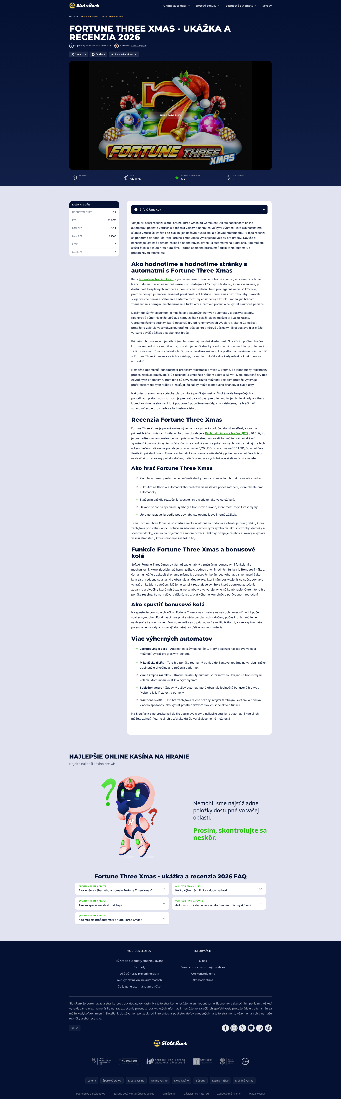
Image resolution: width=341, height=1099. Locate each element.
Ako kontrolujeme (203, 974)
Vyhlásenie (169, 1093)
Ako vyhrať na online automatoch (139, 980)
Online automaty (175, 5)
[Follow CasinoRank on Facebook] (225, 1028)
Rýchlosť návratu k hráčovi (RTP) (227, 433)
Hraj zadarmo (170, 115)
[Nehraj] (203, 1061)
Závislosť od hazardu (196, 1093)
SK (73, 1028)
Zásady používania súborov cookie (134, 1093)
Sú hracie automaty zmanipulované (139, 961)
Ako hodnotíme (202, 980)
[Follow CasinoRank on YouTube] (251, 1028)
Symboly (139, 967)
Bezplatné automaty (239, 5)
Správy (267, 5)
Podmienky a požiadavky (90, 1093)
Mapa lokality (257, 1093)
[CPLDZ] (166, 1061)
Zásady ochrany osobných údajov (202, 967)
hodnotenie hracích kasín (156, 279)
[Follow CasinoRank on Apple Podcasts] (268, 1028)
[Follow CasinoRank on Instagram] (234, 1028)
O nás (203, 961)
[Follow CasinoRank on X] (242, 1028)
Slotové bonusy (206, 5)
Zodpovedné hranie (229, 1093)
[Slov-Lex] (128, 1061)
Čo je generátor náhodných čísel (139, 986)
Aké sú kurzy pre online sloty (139, 974)
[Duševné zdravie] (227, 1061)
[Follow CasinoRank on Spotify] (259, 1028)
